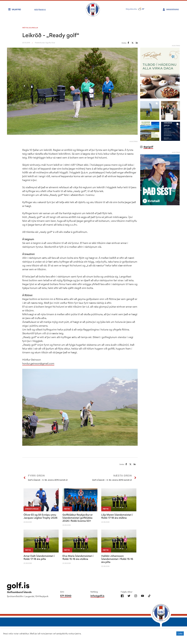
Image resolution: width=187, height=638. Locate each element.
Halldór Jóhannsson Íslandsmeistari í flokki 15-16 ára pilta (117, 559)
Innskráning (172, 9)
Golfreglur (33, 28)
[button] (149, 110)
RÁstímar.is (40, 10)
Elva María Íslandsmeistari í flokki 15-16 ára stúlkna (77, 557)
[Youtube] (142, 595)
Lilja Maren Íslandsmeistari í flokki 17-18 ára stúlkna (117, 516)
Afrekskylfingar (31, 509)
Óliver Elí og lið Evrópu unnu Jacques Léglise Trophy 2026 (40, 516)
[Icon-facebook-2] (122, 595)
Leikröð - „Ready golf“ (50, 35)
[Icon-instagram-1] (135, 595)
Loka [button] (180, 633)
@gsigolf (148, 146)
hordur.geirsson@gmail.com (38, 363)
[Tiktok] (149, 595)
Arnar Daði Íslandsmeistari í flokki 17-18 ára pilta (39, 557)
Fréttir (25, 28)
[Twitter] (128, 595)
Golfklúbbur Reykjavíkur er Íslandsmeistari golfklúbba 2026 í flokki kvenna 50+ (77, 517)
